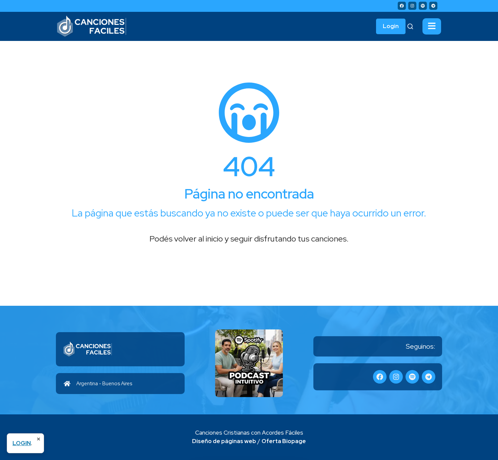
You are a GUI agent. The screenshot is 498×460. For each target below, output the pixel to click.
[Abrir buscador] (410, 26)
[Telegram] (433, 6)
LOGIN (22, 443)
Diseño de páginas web (224, 441)
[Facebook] (402, 6)
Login (391, 26)
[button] (431, 26)
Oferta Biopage (284, 441)
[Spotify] (423, 6)
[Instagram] (412, 6)
